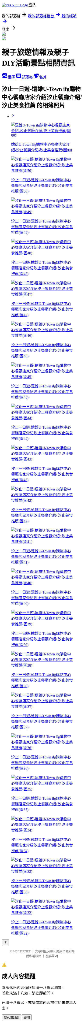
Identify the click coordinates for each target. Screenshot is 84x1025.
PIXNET (25, 951)
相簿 (11, 77)
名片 (43, 77)
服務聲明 (52, 956)
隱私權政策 (33, 956)
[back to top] (5, 942)
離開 (27, 1017)
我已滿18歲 (11, 1017)
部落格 (27, 77)
